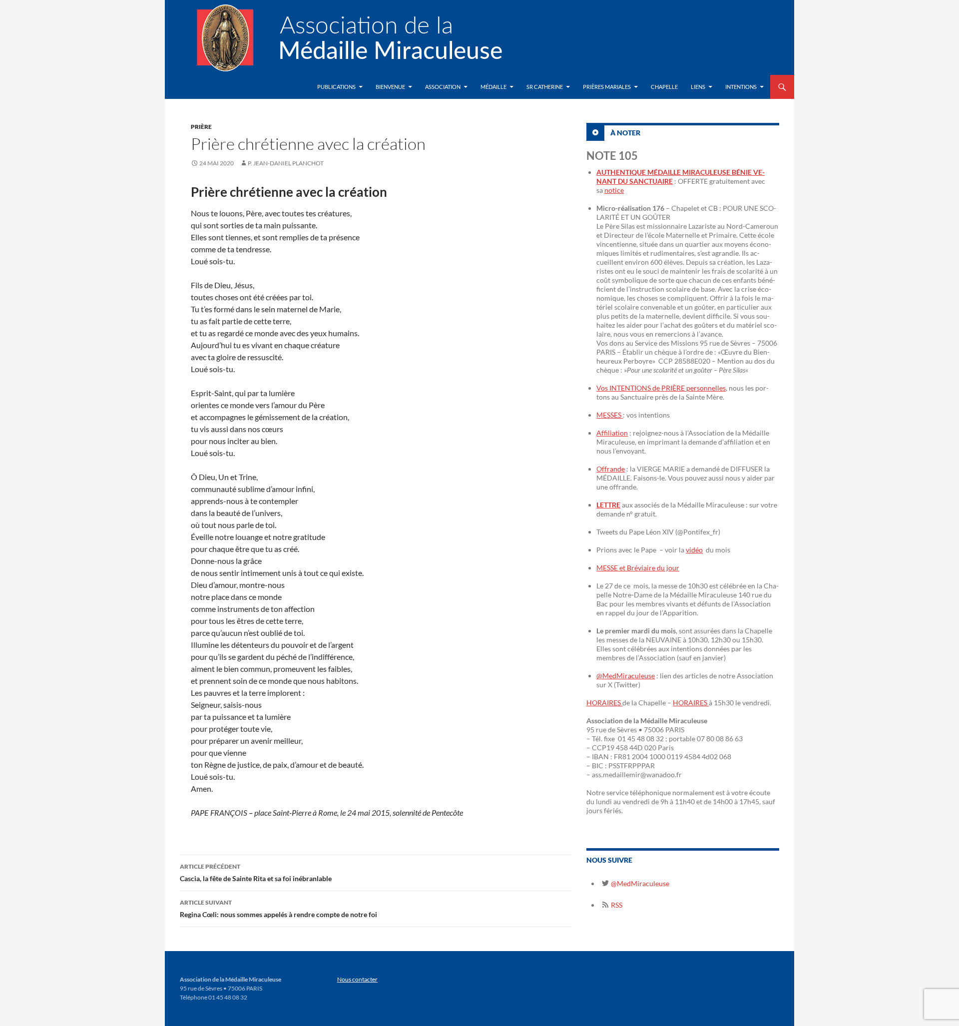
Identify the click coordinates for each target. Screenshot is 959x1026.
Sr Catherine (544, 86)
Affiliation (612, 433)
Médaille (493, 86)
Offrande (610, 469)
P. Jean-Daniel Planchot (286, 163)
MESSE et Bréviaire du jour (637, 567)
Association (443, 86)
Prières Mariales (607, 86)
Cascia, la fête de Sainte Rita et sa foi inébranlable (256, 873)
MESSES (609, 415)
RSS (615, 905)
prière (201, 126)
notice (614, 190)
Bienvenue (390, 86)
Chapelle (664, 86)
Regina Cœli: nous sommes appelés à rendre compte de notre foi (278, 909)
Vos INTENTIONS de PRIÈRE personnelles (661, 388)
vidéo (694, 549)
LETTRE (608, 505)
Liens (698, 86)
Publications (336, 86)
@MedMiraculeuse (625, 675)
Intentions (741, 86)
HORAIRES (604, 702)
